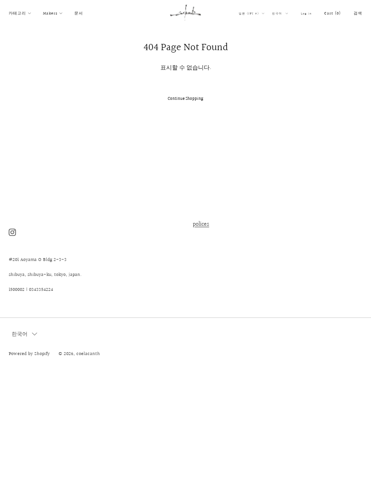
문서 (78, 13)
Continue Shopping (185, 98)
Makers (50, 13)
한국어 (278, 13)
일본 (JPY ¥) (249, 13)
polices (201, 224)
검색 (358, 13)
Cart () (332, 13)
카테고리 (17, 13)
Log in (306, 13)
